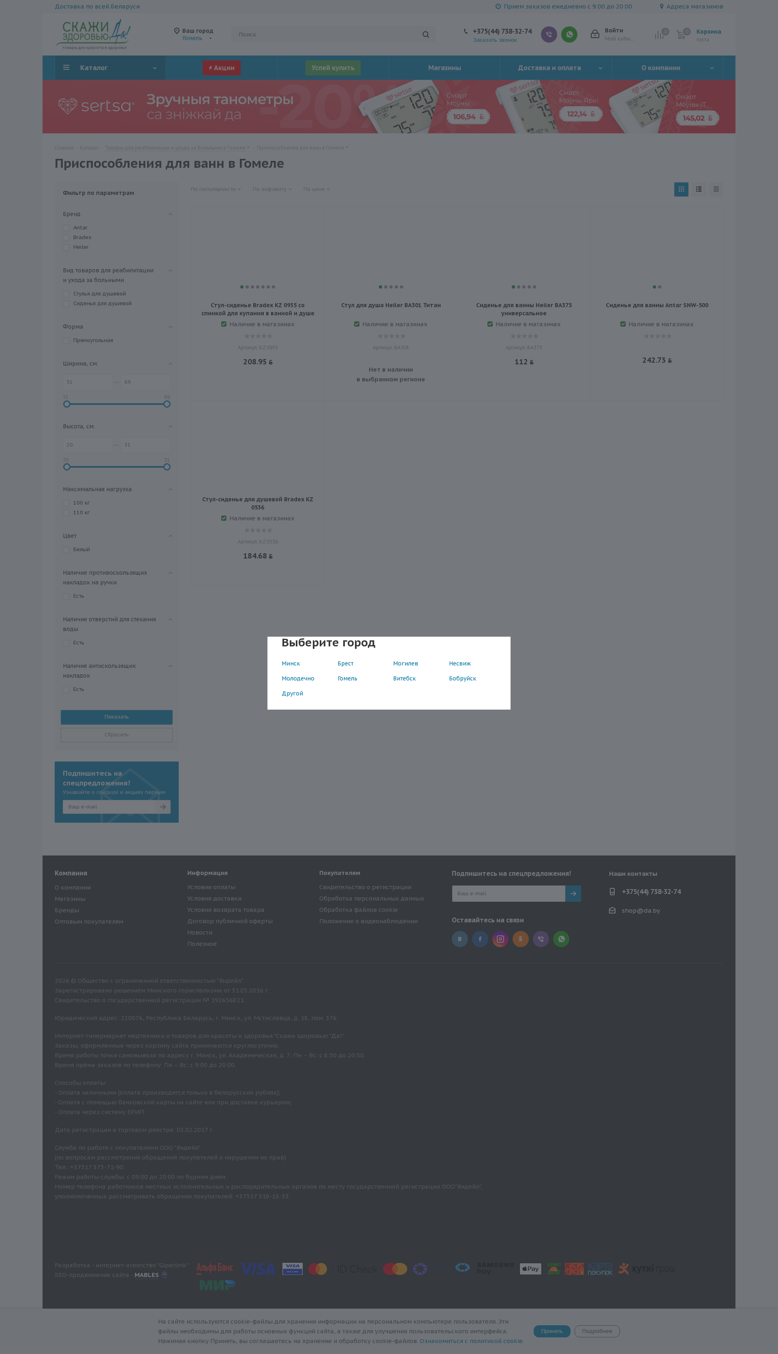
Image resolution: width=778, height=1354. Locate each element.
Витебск (404, 678)
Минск (291, 663)
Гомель (347, 678)
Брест (345, 663)
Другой (292, 693)
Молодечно (298, 678)
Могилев (405, 663)
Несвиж (460, 663)
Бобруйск (462, 678)
